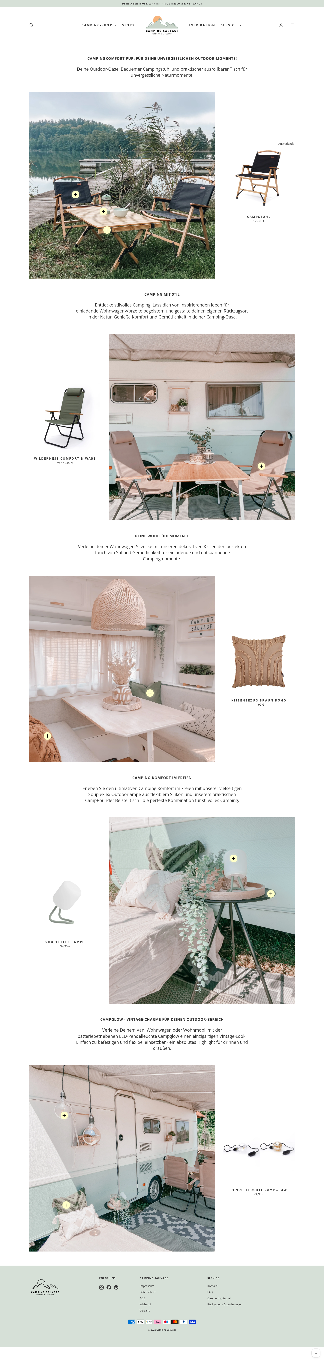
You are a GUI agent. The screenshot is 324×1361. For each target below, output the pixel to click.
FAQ (210, 1292)
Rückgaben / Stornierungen (224, 1304)
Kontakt (212, 1286)
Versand (145, 1310)
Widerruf (145, 1304)
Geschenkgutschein (219, 1298)
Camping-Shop (98, 25)
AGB (142, 1298)
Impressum (147, 1286)
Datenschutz (148, 1292)
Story (128, 25)
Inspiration (202, 25)
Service (229, 25)
